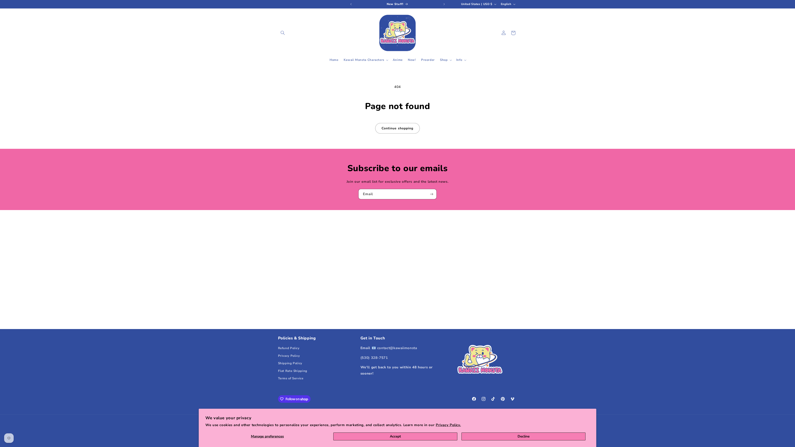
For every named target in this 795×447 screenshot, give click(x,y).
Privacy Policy (289, 356)
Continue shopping (397, 128)
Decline (524, 436)
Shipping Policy (290, 363)
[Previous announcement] (350, 4)
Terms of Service (291, 378)
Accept (395, 436)
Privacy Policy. (448, 425)
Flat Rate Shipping (292, 371)
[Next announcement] (444, 4)
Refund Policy (289, 348)
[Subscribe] (431, 194)
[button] (283, 33)
